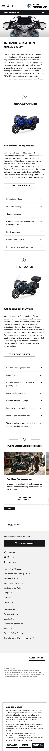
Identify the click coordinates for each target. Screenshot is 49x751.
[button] (3, 5)
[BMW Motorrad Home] (37, 6)
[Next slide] (13, 508)
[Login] (8, 5)
